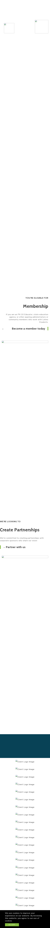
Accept (12, 925)
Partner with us (16, 547)
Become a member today (28, 328)
